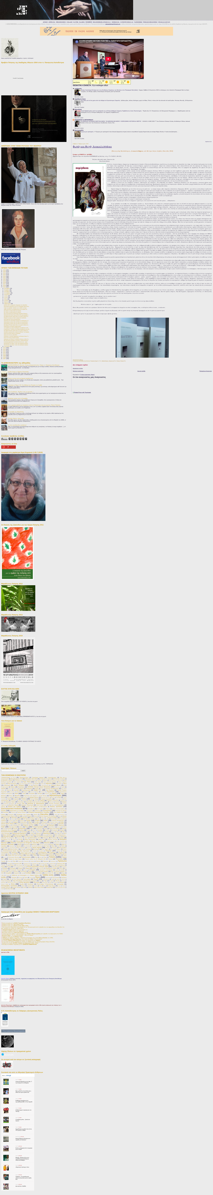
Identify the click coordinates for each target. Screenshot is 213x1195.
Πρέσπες (38, 861)
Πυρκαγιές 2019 (43, 863)
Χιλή (40, 885)
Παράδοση (53, 852)
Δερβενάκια (62, 800)
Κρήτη (45, 828)
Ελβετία (48, 808)
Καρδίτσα (54, 823)
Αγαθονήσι (39, 780)
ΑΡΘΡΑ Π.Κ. (52, 22)
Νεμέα (58, 846)
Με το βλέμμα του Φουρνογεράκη (44, 836)
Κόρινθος (15, 828)
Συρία (57, 873)
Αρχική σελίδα (141, 371)
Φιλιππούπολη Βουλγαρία (12, 882)
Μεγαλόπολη (19, 837)
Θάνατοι (35, 816)
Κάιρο (30, 822)
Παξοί (35, 852)
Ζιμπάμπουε (62, 814)
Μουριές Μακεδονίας (60, 841)
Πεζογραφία (52, 855)
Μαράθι (29, 835)
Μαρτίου (6, 302)
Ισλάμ (16, 820)
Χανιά (35, 885)
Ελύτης (3, 810)
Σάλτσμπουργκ (55, 866)
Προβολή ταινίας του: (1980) (15, 925)
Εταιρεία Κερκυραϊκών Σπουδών (39, 812)
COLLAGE (69, 22)
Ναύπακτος (12, 846)
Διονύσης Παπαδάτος (54, 803)
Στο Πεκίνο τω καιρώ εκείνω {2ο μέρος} (12, 310)
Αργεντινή (9, 790)
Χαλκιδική (29, 885)
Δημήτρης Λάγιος (10, 802)
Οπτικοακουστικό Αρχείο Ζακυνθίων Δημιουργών (16, 850)
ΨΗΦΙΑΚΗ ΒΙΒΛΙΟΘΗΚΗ (150, 22)
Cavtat (24, 887)
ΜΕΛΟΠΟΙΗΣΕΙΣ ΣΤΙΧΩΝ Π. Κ (101, 22)
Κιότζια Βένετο (51, 827)
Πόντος (9, 861)
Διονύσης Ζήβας (21, 803)
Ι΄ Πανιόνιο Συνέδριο (51, 817)
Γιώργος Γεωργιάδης (46, 799)
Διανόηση (57, 802)
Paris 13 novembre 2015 (60, 887)
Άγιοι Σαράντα (17, 782)
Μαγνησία (38, 833)
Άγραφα (37, 783)
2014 (4, 347)
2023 (4, 274)
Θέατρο (65, 816)
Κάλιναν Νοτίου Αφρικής (7, 823)
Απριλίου (6, 300)
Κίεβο (3, 827)
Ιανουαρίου (7, 346)
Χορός (59, 885)
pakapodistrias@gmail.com (112, 24)
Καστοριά (3, 825)
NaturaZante (78, 109)
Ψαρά (64, 885)
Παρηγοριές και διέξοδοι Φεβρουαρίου (12, 326)
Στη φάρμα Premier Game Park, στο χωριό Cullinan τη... (16, 316)
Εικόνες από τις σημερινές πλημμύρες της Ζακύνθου (15, 305)
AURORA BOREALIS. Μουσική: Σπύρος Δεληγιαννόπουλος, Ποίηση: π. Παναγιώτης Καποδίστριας (33, 365)
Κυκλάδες (40, 830)
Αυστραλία (31, 793)
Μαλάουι (56, 833)
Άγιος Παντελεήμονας (23, 783)
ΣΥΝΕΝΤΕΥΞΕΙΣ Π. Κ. (126, 22)
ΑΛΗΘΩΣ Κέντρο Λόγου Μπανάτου (39, 787)
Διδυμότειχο (6, 803)
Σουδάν (57, 869)
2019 (4, 280)
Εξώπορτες (29, 810)
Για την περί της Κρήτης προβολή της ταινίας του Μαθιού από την (19, 941)
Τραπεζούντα (46, 879)
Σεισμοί (20, 868)
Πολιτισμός (59, 859)
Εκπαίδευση (31, 808)
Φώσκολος (30, 884)
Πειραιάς (59, 855)
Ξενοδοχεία (28, 849)
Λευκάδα (46, 831)
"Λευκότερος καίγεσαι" (38, 777)
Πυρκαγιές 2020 (52, 863)
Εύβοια (3, 814)
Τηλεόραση (63, 877)
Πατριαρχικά (43, 855)
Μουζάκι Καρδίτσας (50, 841)
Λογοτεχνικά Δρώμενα (19, 833)
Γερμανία (16, 799)
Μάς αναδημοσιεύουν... (60, 835)
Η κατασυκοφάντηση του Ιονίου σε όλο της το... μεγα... (16, 342)
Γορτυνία (36, 800)
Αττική (24, 793)
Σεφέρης (27, 868)
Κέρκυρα (51, 825)
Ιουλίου (6, 296)
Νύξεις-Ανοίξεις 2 (14, 849)
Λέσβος (40, 831)
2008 (4, 357)
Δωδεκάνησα (60, 805)
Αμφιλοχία (16, 788)
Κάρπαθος (61, 823)
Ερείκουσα (13, 812)
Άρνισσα (32, 791)
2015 (4, 287)
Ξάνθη (22, 849)
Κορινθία (9, 828)
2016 (4, 285)
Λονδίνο (32, 833)
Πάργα (8, 853)
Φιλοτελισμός (45, 882)
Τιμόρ (10, 879)
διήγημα (12, 803)
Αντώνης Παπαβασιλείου (52, 788)
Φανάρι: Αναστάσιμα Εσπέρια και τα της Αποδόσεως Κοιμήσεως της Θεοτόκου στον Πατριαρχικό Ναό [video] (109, 90)
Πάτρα (34, 855)
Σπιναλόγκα (23, 871)
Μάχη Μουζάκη (17, 836)
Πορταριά (20, 861)
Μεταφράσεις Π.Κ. (5, 839)
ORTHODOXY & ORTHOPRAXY (84, 120)
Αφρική (54, 793)
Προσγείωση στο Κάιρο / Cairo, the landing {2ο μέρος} (16, 344)
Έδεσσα (3, 806)
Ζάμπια (56, 814)
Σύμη (22, 873)
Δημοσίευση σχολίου (78, 368)
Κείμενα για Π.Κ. (112, 361)
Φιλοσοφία (36, 882)
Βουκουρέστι (25, 797)
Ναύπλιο (18, 846)
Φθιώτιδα (57, 880)
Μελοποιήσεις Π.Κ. (35, 837)
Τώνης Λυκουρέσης (6, 880)
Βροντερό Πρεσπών (45, 797)
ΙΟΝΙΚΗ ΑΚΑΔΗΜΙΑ (61, 819)
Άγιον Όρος (38, 782)
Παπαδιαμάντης (42, 852)
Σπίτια (29, 871)
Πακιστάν (58, 850)
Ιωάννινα (3, 822)
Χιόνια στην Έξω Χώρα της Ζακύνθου (12, 333)
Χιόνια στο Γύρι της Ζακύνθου (10, 334)
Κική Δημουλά (12, 827)
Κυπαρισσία (55, 830)
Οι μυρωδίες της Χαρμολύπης (16, 411)
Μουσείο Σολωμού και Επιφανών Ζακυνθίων (25, 843)
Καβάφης (15, 822)
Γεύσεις (23, 799)
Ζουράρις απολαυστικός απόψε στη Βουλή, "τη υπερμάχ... (17, 332)
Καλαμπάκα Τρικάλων (53, 822)
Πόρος (14, 861)
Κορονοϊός (23, 828)
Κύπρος (62, 830)
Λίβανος (58, 831)
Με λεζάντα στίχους (29, 836)
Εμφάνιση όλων (208, 141)
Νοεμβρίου (7, 290)
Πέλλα (5, 857)
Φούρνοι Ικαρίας (4, 884)
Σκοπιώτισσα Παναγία (15, 870)
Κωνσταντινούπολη (7, 831)
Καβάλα (9, 822)
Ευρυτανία (10, 814)
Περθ (36, 857)
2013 (4, 349)
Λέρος (36, 831)
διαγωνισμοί (21, 802)
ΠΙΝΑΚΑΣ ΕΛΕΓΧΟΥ (164, 22)
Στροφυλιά (16, 873)
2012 (4, 351)
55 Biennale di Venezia (59, 779)
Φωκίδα (22, 884)
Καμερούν (43, 823)
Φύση (13, 884)
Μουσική (47, 843)
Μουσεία (4, 843)
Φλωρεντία (55, 882)
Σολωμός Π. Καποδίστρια (46, 870)
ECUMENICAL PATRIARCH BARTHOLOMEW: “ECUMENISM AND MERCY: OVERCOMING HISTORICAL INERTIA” (111, 121)
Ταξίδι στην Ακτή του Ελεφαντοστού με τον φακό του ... (16, 309)
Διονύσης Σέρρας (13, 805)
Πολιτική (50, 859)
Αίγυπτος (35, 785)
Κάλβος (62, 822)
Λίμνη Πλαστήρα (5, 833)
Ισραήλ (28, 820)
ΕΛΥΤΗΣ (75, 22)
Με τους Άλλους (58, 836)
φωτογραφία (60, 884)
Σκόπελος (5, 870)
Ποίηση (118, 361)
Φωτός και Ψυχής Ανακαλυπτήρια (92, 146)
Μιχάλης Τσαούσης (52, 839)
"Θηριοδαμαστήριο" (24, 777)
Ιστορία (37, 820)
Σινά (65, 868)
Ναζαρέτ (52, 844)
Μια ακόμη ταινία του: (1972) (15, 932)
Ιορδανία (3, 820)
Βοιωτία (8, 797)
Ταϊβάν (2, 875)
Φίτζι (50, 882)
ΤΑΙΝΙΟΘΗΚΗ (138, 22)
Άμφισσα (22, 788)
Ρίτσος (34, 865)
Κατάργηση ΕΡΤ (16, 825)
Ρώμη (2, 866)
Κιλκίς (20, 827)
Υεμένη (51, 880)
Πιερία (45, 857)
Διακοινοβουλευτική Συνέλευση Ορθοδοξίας (36, 802)
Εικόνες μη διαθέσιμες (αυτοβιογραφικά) (36, 806)
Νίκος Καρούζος (21, 847)
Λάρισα (31, 831)
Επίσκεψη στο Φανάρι (61, 810)
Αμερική (3, 788)
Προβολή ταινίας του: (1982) (12, 936)
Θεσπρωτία (6, 817)
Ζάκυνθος (44, 814)
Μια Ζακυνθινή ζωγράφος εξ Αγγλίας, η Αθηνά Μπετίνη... (16, 340)
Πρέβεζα (32, 861)
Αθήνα (65, 783)
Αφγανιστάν (47, 793)
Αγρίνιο (42, 783)
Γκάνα (19, 800)
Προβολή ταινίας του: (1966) (12, 924)
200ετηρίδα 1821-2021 (31, 779)
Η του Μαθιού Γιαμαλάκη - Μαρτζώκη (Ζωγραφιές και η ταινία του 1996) (27, 937)
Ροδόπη (40, 865)
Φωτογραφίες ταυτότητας (9, 886)
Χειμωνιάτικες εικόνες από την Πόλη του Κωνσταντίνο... (16, 322)
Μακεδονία (46, 833)
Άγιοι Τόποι (26, 782)
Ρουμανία (52, 865)
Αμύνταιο (10, 788)
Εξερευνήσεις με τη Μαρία (17, 810)
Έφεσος (35, 814)
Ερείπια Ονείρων (22, 812)
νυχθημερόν (78, 88)
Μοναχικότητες (9, 841)
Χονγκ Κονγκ (51, 885)
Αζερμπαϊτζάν (58, 783)
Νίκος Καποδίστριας (11, 847)
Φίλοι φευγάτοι (24, 882)
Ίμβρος (43, 819)
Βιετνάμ (3, 797)
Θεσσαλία (14, 817)
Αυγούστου (7, 294)
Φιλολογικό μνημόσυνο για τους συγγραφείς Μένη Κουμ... (17, 306)
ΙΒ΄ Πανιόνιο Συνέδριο (29, 819)
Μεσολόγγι (53, 837)
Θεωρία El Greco (34, 817)
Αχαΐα (62, 793)
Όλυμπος (58, 849)
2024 (4, 273)
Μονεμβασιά (27, 841)
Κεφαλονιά (61, 825)
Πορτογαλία (26, 861)
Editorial (30, 887)
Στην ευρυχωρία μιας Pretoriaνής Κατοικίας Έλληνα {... (16, 313)
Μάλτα (60, 833)
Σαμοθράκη (64, 866)
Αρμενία (26, 791)
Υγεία (40, 880)
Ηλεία (18, 816)
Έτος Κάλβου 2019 (59, 812)
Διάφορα (64, 802)
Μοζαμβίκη (63, 839)
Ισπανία (22, 820)
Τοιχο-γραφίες (26, 879)
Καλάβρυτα (37, 822)
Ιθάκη (38, 819)
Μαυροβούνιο (7, 836)
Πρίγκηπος (45, 861)
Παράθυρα (61, 852)
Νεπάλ (63, 846)
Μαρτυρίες (50, 835)
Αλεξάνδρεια (21, 787)
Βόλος (13, 797)
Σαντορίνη (12, 868)
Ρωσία (8, 866)
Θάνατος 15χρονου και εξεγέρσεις (47, 816)
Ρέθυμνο (12, 865)
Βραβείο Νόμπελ (34, 797)
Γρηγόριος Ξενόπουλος (52, 800)
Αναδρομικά (29, 788)
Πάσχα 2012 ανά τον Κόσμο (15, 855)
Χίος (45, 885)
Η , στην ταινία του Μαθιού (18, 939)
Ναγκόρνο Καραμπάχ (44, 844)
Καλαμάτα (44, 822)
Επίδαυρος (37, 810)
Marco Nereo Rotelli (39, 887)
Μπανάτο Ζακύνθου (7, 844)
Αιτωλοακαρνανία (45, 785)
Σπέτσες (16, 871)
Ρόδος (46, 865)
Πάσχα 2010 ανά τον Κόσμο (45, 853)
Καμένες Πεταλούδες (34, 823)
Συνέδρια (28, 873)
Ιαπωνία (13, 819)
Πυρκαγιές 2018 (35, 863)
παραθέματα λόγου (80, 99)
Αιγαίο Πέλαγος (19, 785)
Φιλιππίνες (3, 882)
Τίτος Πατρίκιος (17, 879)
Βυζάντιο (53, 797)
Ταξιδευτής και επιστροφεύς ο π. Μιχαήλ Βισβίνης (25, 875)
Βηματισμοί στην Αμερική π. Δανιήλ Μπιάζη (35, 795)
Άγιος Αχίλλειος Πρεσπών (49, 782)
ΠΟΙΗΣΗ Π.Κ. (115, 22)
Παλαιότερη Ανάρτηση (205, 371)
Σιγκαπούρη (41, 868)
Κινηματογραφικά (37, 827)
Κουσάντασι (39, 828)
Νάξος (57, 844)
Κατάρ (9, 825)
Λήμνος (53, 831)
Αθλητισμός (7, 785)
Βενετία (17, 795)
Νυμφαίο (6, 849)
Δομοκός (53, 805)
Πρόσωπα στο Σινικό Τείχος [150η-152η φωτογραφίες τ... (16, 315)
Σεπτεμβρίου (7, 293)
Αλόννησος (57, 787)
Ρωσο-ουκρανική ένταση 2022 (19, 866)
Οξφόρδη (64, 849)
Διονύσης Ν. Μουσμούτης (35, 803)
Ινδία (47, 819)
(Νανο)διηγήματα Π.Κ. (16, 779)
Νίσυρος (28, 847)
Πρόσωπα (62, 861)
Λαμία (19, 831)
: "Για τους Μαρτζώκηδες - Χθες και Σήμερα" (17, 935)
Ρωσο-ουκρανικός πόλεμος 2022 (37, 866)
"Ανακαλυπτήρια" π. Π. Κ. (96, 361)
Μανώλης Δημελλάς (20, 835)
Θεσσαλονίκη (23, 817)
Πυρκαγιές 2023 (61, 863)
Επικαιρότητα (47, 810)
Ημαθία (23, 816)
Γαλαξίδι (59, 797)
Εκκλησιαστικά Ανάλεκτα (11, 808)
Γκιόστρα (24, 800)
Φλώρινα (61, 882)
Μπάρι (19, 844)
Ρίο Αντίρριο (27, 865)
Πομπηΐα (3, 861)
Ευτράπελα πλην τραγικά (23, 814)
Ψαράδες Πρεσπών (6, 887)
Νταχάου (48, 847)
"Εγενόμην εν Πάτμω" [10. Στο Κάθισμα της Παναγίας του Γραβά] (25, 385)
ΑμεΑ (63, 787)
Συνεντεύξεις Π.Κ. (49, 873)
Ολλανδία (53, 849)
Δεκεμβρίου (7, 288)
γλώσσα (30, 800)
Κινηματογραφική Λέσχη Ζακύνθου (46, 941)
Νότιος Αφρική (36, 847)
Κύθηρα (29, 830)
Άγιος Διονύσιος (12, 783)
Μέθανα (26, 837)
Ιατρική (18, 819)
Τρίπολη (63, 879)
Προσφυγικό (53, 861)
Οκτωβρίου (7, 291)
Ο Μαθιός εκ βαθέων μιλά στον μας (13, 931)
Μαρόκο (44, 835)
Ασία (16, 793)
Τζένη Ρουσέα (55, 877)
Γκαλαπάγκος (13, 800)
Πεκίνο (64, 855)
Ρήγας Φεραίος (19, 865)
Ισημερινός (11, 820)
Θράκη (42, 817)
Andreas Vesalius (17, 887)
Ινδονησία (53, 819)
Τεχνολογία (48, 877)
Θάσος (59, 816)
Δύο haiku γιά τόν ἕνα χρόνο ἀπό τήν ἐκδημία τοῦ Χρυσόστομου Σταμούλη (100, 100)
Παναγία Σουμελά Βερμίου (26, 852)
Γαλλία (9, 799)
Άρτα (37, 791)
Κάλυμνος (25, 823)
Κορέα (4, 828)
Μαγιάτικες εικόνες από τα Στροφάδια (17, 398)
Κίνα (26, 827)
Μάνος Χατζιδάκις (7, 835)
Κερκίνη (44, 825)
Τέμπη (25, 877)
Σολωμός (32, 870)
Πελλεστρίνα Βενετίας (13, 857)
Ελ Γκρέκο (40, 808)
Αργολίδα (16, 790)
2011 (4, 352)
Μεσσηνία (61, 837)
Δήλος (2, 801)
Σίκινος (61, 868)
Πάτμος (28, 855)
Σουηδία (63, 870)
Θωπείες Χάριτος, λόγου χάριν (16, 418)
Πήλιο (41, 857)
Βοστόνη (19, 797)
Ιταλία (46, 820)
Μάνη (65, 833)
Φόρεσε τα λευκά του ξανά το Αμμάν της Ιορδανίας (15, 317)
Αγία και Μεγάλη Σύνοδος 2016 (55, 780)
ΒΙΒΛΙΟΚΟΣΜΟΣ (61, 22)
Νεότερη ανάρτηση (78, 371)
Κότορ (31, 828)
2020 (4, 279)
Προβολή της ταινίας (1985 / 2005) (20, 943)
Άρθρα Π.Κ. (37, 790)
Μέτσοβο (20, 839)
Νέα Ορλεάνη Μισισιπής (37, 846)
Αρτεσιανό (43, 791)
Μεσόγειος (45, 837)
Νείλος (53, 846)
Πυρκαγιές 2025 (4, 865)
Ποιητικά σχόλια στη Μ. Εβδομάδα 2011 (35, 859)
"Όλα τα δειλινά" (38, 939)
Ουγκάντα (41, 850)
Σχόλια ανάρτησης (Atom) (87, 374)
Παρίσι (13, 853)
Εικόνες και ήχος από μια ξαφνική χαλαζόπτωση (20, 378)
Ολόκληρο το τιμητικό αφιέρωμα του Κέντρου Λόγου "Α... (16, 336)
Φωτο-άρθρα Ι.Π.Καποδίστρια (45, 884)
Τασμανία (21, 877)
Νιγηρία (3, 847)
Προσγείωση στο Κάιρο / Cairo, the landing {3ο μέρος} (16, 343)
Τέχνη (37, 877)
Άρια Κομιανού (50, 790)
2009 (4, 355)
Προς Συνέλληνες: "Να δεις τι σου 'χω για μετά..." (21, 391)
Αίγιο (30, 785)
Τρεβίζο (52, 879)
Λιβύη (63, 831)
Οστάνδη (35, 850)
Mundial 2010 (49, 887)
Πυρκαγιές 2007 (18, 863)
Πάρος (17, 853)
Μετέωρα (14, 839)
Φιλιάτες (63, 880)
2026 (4, 270)
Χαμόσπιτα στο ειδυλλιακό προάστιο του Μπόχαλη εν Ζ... (16, 320)
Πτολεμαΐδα (9, 863)
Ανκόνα (42, 788)
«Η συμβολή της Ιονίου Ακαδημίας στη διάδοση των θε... (16, 327)
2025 (4, 271)
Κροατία (22, 830)
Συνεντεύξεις (38, 873)
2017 (4, 283)
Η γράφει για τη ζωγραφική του (15, 929)
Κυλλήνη (48, 830)
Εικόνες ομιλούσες (56, 806)
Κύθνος (34, 830)
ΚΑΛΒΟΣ (82, 22)
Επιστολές (5, 812)
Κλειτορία (59, 826)
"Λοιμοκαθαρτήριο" (51, 777)
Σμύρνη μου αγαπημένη (87, 131)
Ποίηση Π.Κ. (123, 361)
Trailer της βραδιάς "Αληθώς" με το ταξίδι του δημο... (15, 308)
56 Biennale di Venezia (7, 780)
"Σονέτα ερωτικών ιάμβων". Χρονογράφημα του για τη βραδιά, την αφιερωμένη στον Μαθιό (32, 933)
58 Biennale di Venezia (19, 780)
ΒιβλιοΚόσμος (105, 361)
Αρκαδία (19, 791)
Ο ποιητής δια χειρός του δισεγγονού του (21, 940)
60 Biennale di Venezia (30, 780)
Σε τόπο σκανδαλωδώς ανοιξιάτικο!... (17, 425)
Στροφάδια (8, 873)
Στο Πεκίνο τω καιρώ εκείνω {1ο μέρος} (12, 312)
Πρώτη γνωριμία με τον (16, 923)
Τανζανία (8, 875)
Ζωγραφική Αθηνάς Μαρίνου (8, 816)
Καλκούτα (19, 823)
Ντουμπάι (54, 847)
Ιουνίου (6, 297)
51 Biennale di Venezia (45, 779)
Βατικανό (3, 795)
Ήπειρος (29, 816)
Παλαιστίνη (14, 852)
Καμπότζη (49, 823)
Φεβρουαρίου (7, 303)
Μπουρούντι (27, 844)
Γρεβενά (42, 800)
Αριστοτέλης (12, 791)
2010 (4, 354)
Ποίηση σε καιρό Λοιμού (15, 859)
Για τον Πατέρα (34, 799)
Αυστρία (40, 793)
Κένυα (39, 825)
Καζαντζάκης (24, 822)
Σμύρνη (25, 869)
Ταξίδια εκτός (47, 875)
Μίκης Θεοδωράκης (30, 839)
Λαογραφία (24, 831)
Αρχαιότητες (51, 792)
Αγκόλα (31, 783)
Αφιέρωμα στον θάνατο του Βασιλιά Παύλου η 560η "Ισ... (16, 339)
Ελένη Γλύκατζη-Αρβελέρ (58, 808)
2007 (4, 358)
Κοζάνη (65, 827)
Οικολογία (36, 849)
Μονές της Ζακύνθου (37, 841)
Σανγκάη (5, 868)
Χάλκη (23, 885)
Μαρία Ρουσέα (36, 835)
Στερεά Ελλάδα (44, 871)
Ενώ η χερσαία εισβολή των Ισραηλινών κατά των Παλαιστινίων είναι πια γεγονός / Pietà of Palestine (34, 405)
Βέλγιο (10, 795)
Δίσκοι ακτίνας (40, 805)
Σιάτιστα (35, 868)
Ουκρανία (48, 851)
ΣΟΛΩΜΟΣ (89, 22)
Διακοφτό (51, 801)
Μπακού (63, 842)
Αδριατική (49, 783)
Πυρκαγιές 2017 (27, 863)
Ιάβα (9, 819)
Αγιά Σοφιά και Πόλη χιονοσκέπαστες (12, 319)
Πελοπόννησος (26, 857)
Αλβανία (13, 787)
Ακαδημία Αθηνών (56, 785)
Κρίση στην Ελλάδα (54, 828)
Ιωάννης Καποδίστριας (58, 820)
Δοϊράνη (48, 805)
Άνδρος (37, 788)
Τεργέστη (31, 877)
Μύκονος (34, 844)
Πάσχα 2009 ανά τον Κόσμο (28, 853)
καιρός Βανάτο (76, 82)
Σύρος (63, 873)
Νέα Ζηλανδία (27, 846)
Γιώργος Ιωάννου (58, 799)
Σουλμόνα (3, 871)
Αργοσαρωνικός (26, 790)
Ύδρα (45, 880)
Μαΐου (6, 299)
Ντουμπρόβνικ (62, 847)
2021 (4, 277)
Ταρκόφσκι (14, 877)
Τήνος (4, 879)
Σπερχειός (10, 871)
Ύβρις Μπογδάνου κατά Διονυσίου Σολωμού (24, 880)
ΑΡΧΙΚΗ (45, 22)
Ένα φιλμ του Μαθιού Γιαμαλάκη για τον (19, 944)
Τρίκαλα (58, 879)
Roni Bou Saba (9, 888)
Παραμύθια (3, 853)
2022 (4, 276)
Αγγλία (45, 780)
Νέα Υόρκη (46, 846)
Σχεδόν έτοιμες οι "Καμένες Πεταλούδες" (18, 371)
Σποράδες (36, 871)
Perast (2, 888)
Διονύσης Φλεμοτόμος (27, 805)
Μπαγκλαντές (57, 842)
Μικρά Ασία (42, 839)
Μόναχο (18, 841)
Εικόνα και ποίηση (14, 806)
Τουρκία (36, 879)
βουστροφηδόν (79, 130)
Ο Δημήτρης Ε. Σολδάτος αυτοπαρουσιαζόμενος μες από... (17, 329)
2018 (4, 282)
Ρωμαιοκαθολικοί (60, 865)
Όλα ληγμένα (45, 849)
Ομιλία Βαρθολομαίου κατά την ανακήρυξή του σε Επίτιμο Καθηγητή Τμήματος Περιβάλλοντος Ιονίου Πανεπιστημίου (111, 111)
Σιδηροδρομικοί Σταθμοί (51, 868)
